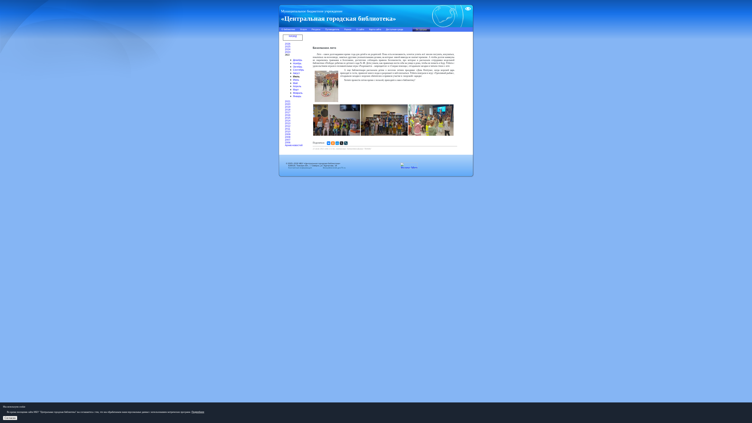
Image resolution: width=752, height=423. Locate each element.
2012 (287, 126)
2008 (287, 137)
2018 (287, 109)
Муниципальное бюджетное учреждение (312, 11)
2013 (287, 123)
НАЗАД (293, 36)
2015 (287, 118)
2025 (287, 46)
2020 (287, 104)
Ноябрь (297, 63)
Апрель (297, 86)
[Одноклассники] (333, 143)
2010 (287, 131)
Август (296, 73)
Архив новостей (294, 145)
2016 (287, 115)
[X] (341, 143)
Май (295, 83)
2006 (287, 142)
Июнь (296, 80)
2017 (287, 112)
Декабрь (297, 60)
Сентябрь (298, 70)
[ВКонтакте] (328, 143)
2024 (287, 49)
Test (467, 7)
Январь (297, 96)
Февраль (298, 93)
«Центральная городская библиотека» (338, 18)
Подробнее (198, 412)
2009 (287, 134)
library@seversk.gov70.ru (333, 168)
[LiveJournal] (346, 143)
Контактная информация (300, 168)
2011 (287, 128)
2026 (287, 43)
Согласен (10, 418)
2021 (287, 101)
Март (296, 89)
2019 (287, 107)
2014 (287, 120)
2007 (287, 139)
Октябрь (297, 66)
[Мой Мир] (337, 143)
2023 (287, 52)
